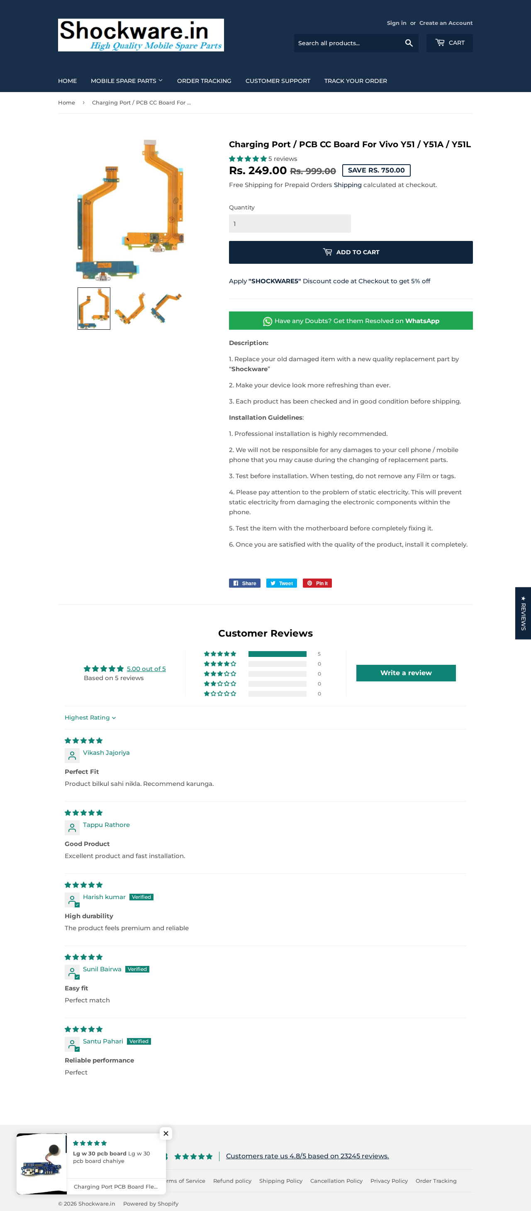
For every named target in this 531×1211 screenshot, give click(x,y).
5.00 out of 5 (146, 669)
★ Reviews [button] (523, 613)
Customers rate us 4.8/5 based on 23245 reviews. (307, 1156)
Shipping (348, 185)
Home (67, 81)
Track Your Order (355, 81)
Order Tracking (204, 81)
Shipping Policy (280, 1180)
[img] (83, 740)
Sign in (397, 23)
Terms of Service (182, 1180)
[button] (94, 308)
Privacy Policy (389, 1180)
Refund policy (232, 1180)
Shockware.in (96, 1203)
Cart (456, 42)
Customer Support (278, 81)
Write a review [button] (406, 673)
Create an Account (446, 23)
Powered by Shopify (150, 1203)
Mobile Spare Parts (124, 81)
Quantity (242, 207)
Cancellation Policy (336, 1180)
